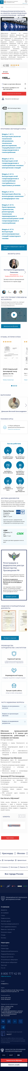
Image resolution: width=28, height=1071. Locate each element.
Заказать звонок (24, 3)
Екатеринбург (9, 860)
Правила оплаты (5, 918)
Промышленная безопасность (9, 951)
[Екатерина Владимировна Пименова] (14, 264)
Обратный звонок (6, 976)
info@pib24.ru (4, 983)
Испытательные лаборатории (9, 959)
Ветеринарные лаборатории (9, 962)
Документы (4, 910)
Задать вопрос (10, 838)
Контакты (3, 938)
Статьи (3, 915)
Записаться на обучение (11, 326)
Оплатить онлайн (14, 1065)
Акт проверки (5, 913)
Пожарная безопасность (8, 954)
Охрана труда (5, 948)
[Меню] (2, 2)
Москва (21, 853)
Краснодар (7, 853)
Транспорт (4, 965)
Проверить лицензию (10, 638)
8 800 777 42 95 (26, 1)
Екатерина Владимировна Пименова (14, 271)
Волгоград (14, 867)
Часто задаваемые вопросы (9, 927)
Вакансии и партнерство (8, 929)
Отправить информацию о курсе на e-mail (14, 247)
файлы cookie (11, 1038)
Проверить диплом (11, 596)
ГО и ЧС (3, 968)
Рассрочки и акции (6, 932)
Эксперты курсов (5, 921)
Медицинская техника (7, 957)
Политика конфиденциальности (10, 924)
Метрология (4, 946)
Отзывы (3, 935)
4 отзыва (13, 66)
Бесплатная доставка (14, 108)
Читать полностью (8, 379)
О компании (5, 907)
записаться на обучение (14, 93)
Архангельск (21, 860)
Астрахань (4, 867)
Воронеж (23, 867)
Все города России (14, 874)
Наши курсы (5, 942)
